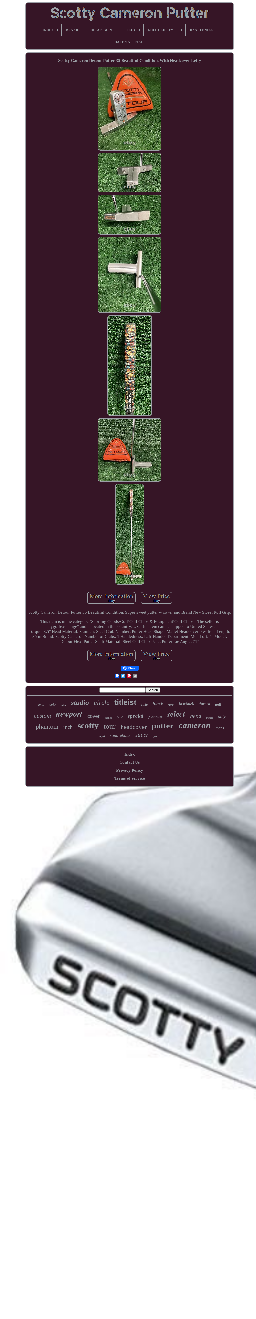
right (102, 736)
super (142, 735)
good (157, 736)
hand (195, 716)
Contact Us (130, 762)
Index (129, 754)
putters (209, 717)
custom (42, 715)
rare (171, 704)
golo (53, 704)
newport (69, 713)
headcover (134, 726)
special (136, 716)
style (145, 704)
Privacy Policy (129, 770)
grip (41, 704)
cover (94, 716)
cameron (195, 725)
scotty (88, 725)
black (158, 703)
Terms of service (129, 778)
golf (218, 704)
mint (63, 705)
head (120, 717)
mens (220, 728)
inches (108, 717)
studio (80, 702)
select (176, 713)
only (222, 716)
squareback (120, 735)
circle (102, 702)
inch (68, 727)
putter (163, 725)
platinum (155, 717)
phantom (47, 726)
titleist (125, 702)
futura (205, 704)
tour (110, 726)
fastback (186, 704)
